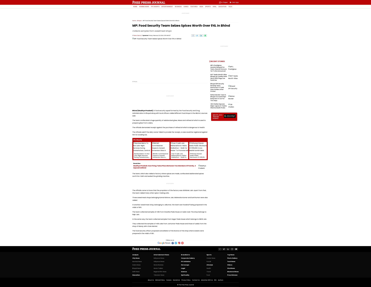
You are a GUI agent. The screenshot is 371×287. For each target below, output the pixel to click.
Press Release (232, 275)
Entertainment (167, 6)
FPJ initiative (186, 261)
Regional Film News (160, 272)
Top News (230, 255)
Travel (209, 272)
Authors (220, 280)
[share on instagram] (232, 249)
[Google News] (164, 243)
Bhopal (139, 20)
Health (209, 268)
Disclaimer (176, 280)
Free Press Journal (148, 2)
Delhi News (136, 272)
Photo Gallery (232, 258)
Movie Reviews (158, 265)
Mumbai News (144, 6)
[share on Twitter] (197, 35)
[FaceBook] (172, 243)
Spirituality (185, 275)
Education (222, 6)
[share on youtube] (236, 249)
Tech (230, 6)
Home (135, 6)
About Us (151, 280)
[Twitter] (176, 243)
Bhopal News (136, 268)
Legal (183, 268)
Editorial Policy (160, 280)
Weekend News (233, 272)
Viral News (231, 268)
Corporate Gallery (188, 258)
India (201, 6)
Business (178, 6)
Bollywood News (159, 258)
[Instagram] (179, 243)
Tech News (231, 261)
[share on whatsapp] (205, 35)
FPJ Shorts (155, 6)
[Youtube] (182, 243)
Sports (208, 6)
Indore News (136, 265)
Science (184, 272)
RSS (215, 280)
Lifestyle (210, 265)
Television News (159, 275)
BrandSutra (185, 255)
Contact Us (196, 280)
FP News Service (136, 35)
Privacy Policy (186, 280)
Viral (215, 6)
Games (186, 6)
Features (193, 6)
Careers (168, 280)
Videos (229, 265)
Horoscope (185, 265)
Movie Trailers (158, 268)
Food (208, 275)
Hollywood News (159, 261)
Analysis (135, 255)
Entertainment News (161, 255)
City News (136, 258)
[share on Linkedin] (201, 35)
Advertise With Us (207, 280)
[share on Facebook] (193, 35)
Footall (209, 261)
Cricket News (211, 258)
